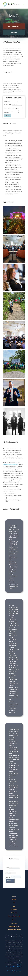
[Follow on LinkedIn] (16, 936)
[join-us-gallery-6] (14, 291)
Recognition (14, 923)
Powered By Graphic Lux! (14, 971)
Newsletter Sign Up (14, 926)
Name (5, 101)
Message (6, 112)
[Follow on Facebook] (7, 936)
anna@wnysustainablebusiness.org (10, 464)
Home (14, 896)
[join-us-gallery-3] (14, 377)
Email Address (7, 104)
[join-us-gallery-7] (14, 262)
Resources (14, 913)
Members (14, 909)
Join (14, 906)
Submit (7, 115)
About (14, 899)
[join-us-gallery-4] (14, 348)
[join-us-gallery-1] (14, 435)
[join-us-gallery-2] (14, 406)
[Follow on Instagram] (21, 936)
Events (14, 920)
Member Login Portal (14, 916)
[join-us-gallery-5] (14, 319)
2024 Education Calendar (14, 929)
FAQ (14, 902)
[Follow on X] (12, 936)
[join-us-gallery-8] (14, 233)
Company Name (8, 108)
